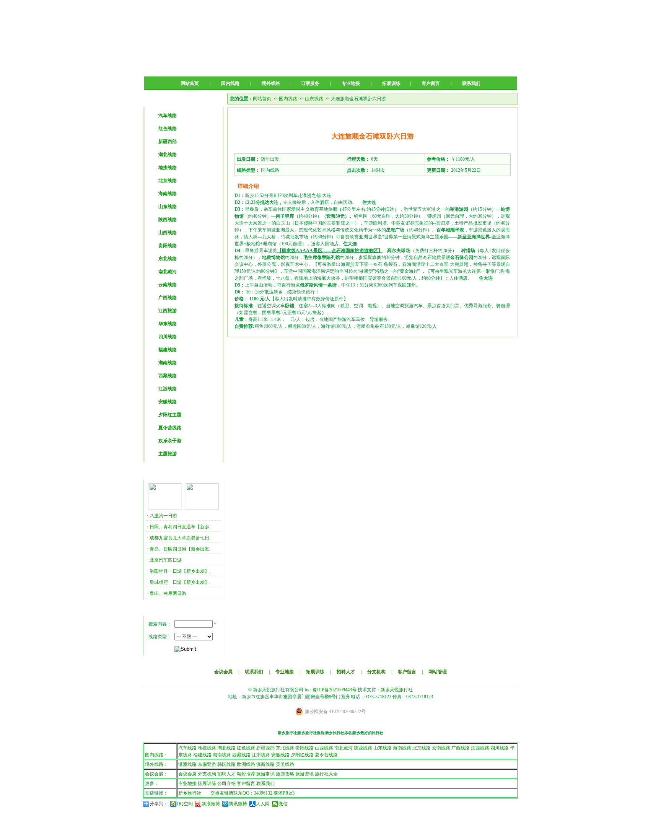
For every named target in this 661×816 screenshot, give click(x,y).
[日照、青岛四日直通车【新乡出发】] (202, 508)
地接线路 (167, 167)
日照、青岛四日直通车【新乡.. (181, 526)
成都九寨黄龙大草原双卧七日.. (181, 538)
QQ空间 (185, 803)
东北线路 (167, 258)
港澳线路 (187, 764)
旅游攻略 (285, 774)
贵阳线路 (167, 245)
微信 (283, 803)
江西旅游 (167, 310)
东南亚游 (207, 764)
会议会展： (156, 774)
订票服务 (310, 83)
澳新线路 (265, 764)
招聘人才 (346, 671)
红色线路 (167, 128)
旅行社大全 (326, 774)
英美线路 (285, 764)
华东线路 (167, 323)
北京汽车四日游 (166, 560)
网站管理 (437, 671)
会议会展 (223, 671)
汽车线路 (167, 115)
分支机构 (376, 671)
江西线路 (480, 748)
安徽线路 (167, 401)
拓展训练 (391, 83)
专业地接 (351, 83)
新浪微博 (211, 803)
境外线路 (271, 83)
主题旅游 (167, 453)
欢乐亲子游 (169, 440)
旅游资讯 (304, 774)
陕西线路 (167, 219)
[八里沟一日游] (165, 508)
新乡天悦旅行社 (397, 689)
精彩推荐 (246, 774)
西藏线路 (167, 375)
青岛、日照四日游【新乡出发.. (181, 549)
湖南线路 (167, 362)
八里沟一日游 (163, 515)
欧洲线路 (246, 764)
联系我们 (471, 83)
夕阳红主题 (169, 414)
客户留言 (431, 83)
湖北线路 (167, 154)
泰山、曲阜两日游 (168, 593)
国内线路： (156, 754)
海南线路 (167, 193)
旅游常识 (265, 774)
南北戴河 (167, 271)
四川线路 (167, 336)
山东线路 (167, 206)
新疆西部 (167, 141)
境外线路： (156, 764)
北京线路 (167, 180)
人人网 (263, 803)
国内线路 (230, 83)
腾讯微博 (238, 803)
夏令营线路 (169, 427)
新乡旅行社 (189, 793)
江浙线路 (167, 388)
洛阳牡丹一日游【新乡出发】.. (181, 571)
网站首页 (190, 83)
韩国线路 (226, 764)
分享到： (159, 803)
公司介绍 (226, 783)
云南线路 (167, 284)
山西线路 (167, 232)
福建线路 (167, 349)
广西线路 (167, 297)
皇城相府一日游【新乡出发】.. (181, 582)
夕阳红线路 (302, 754)
